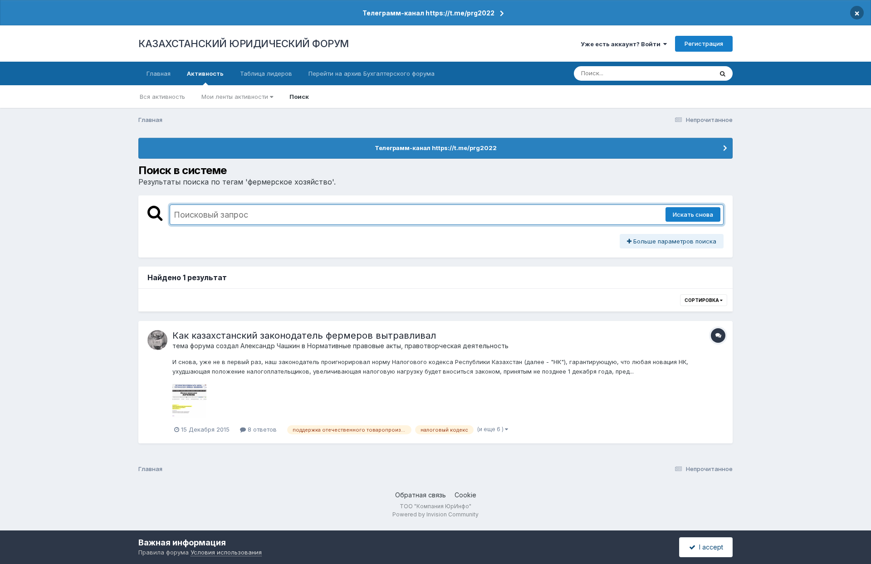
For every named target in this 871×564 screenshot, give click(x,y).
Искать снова (693, 214)
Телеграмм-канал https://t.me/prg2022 (428, 13)
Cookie (465, 495)
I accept (709, 547)
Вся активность (162, 96)
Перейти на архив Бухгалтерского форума (371, 73)
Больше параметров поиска (673, 241)
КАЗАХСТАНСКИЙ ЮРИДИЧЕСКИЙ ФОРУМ (243, 43)
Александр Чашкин (270, 346)
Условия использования (226, 552)
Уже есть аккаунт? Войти (622, 44)
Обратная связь (420, 495)
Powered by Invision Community (435, 514)
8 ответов (261, 429)
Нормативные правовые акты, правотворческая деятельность (408, 346)
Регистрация (704, 43)
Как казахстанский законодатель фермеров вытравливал (304, 335)
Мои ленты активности (235, 96)
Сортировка (702, 300)
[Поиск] (723, 73)
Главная (159, 73)
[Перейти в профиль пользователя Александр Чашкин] (157, 340)
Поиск (299, 96)
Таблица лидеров (266, 73)
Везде (692, 73)
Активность (205, 73)
